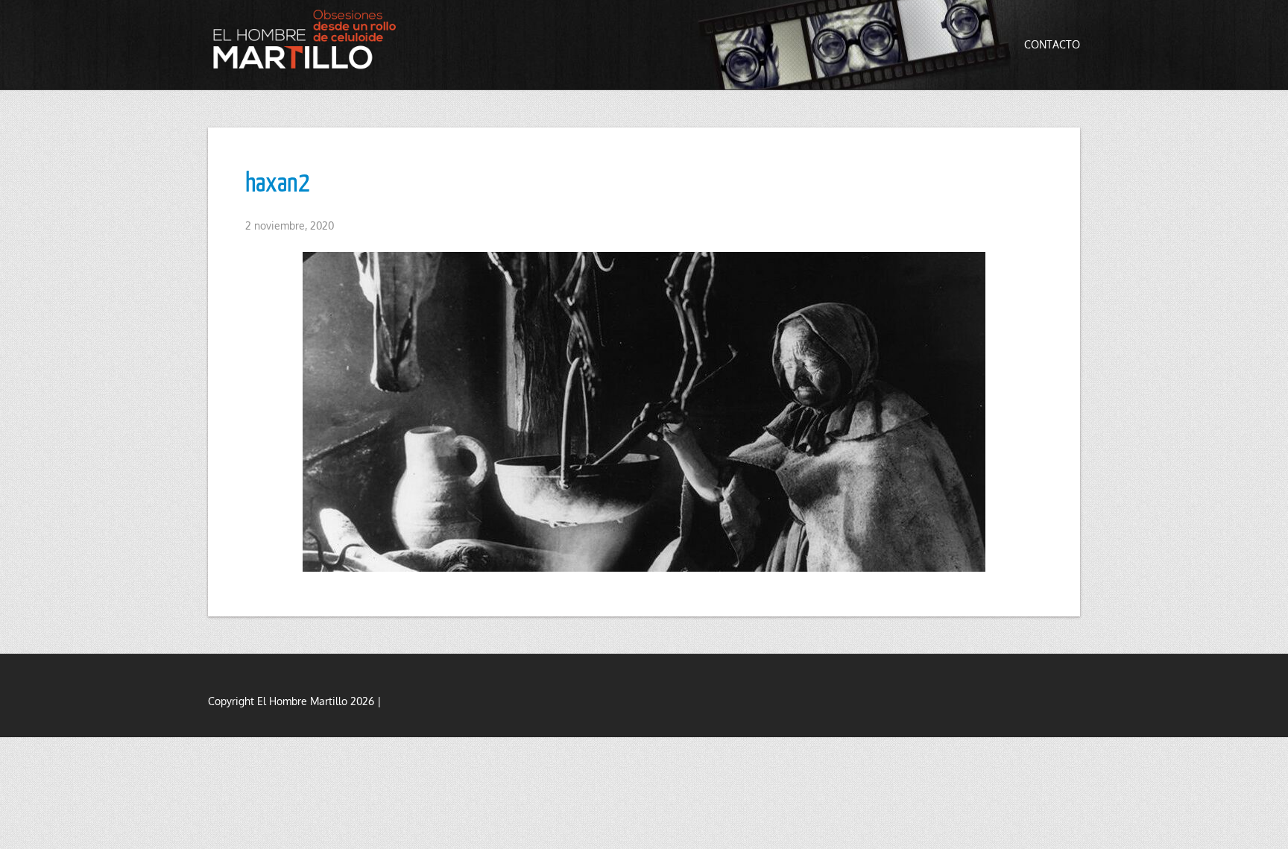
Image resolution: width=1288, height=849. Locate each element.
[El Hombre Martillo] (308, 39)
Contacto (1052, 44)
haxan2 (277, 181)
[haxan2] (644, 412)
